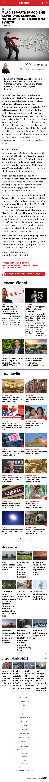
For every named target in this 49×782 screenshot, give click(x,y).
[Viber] (46, 64)
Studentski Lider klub (24, 737)
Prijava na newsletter (24, 750)
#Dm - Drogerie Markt (11, 268)
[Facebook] (26, 64)
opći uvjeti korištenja (25, 767)
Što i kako (24, 713)
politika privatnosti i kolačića (24, 770)
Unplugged (24, 721)
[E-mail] (38, 64)
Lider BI (24, 729)
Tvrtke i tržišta (25, 701)
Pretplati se (24, 746)
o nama (24, 756)
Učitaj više (24, 539)
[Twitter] (30, 64)
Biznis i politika (24, 697)
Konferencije (24, 741)
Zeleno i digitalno (25, 717)
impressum (24, 760)
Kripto (24, 709)
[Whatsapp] (42, 64)
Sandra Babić (6, 74)
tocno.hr (24, 774)
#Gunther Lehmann (30, 265)
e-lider (24, 753)
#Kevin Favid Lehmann (19, 263)
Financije (24, 705)
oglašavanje (24, 763)
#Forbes (5, 263)
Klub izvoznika (24, 733)
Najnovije (12, 373)
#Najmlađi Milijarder (11, 265)
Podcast (24, 725)
